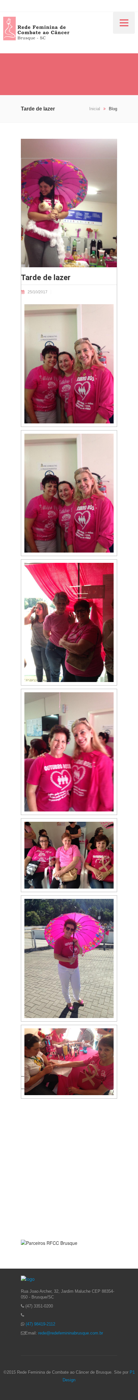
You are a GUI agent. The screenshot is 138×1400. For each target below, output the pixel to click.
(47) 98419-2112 (40, 1324)
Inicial (95, 108)
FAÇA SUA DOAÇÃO (69, 1198)
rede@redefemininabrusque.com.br (70, 1333)
